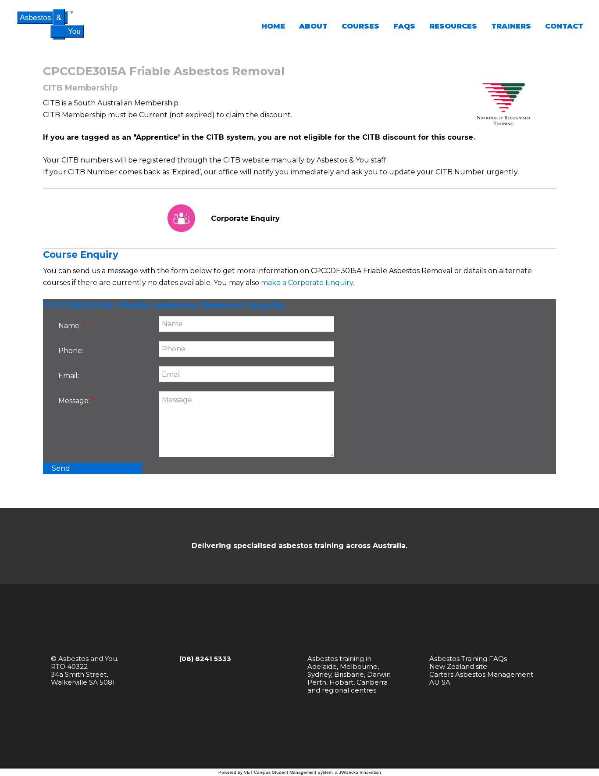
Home (273, 26)
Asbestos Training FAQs (468, 658)
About (313, 26)
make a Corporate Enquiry (307, 282)
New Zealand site (458, 666)
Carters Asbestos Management (481, 674)
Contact (564, 26)
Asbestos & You (50, 24)
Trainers (511, 26)
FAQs (404, 26)
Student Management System (302, 772)
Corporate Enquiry (245, 218)
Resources (453, 26)
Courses (360, 26)
